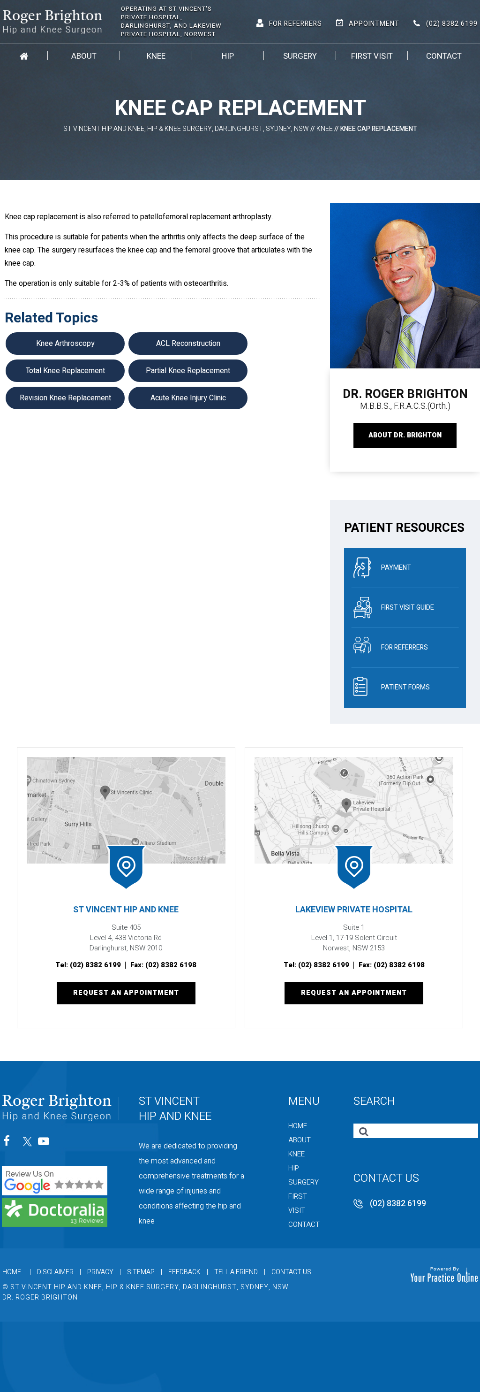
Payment (396, 568)
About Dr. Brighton (405, 435)
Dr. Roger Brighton (40, 1297)
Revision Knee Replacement (65, 398)
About (84, 56)
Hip (228, 56)
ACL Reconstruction (188, 343)
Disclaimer (55, 1272)
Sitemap (141, 1272)
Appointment (374, 23)
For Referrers (295, 23)
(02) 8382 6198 (170, 965)
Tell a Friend (236, 1272)
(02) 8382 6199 (452, 23)
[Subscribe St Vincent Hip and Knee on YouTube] (44, 1143)
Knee (156, 56)
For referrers (404, 647)
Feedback (184, 1272)
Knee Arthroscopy (65, 343)
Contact (444, 56)
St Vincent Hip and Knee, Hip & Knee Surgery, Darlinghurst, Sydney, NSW (186, 129)
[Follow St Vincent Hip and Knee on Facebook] (9, 1143)
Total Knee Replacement (65, 370)
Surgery (300, 56)
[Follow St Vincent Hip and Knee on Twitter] (27, 1143)
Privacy (100, 1272)
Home (24, 56)
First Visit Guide (407, 607)
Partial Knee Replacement (188, 370)
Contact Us (291, 1272)
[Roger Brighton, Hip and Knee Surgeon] (55, 21)
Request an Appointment (126, 993)
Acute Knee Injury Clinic (188, 398)
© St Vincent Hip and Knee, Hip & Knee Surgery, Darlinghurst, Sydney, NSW (145, 1287)
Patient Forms (405, 687)
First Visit (372, 56)
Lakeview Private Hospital (353, 909)
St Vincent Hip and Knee (126, 909)
